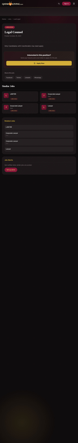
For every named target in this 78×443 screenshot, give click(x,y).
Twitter (18, 77)
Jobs (9, 19)
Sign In (66, 3)
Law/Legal (16, 19)
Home (4, 19)
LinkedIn (27, 77)
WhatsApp (37, 77)
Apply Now (40, 63)
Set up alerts (11, 170)
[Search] (59, 4)
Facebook (9, 77)
